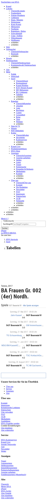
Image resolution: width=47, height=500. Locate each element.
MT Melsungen (22, 90)
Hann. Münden (17, 20)
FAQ (18, 192)
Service (9, 389)
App (3, 447)
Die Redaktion (22, 187)
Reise (18, 117)
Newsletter (20, 189)
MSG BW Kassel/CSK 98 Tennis (16, 345)
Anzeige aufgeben (23, 158)
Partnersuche (21, 167)
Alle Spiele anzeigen (31, 305)
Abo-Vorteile (6, 493)
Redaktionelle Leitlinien (10, 408)
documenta (20, 137)
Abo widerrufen (7, 430)
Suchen (5, 228)
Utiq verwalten (7, 412)
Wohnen (19, 122)
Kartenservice (21, 140)
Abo (8, 393)
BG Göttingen (21, 92)
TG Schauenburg (14, 335)
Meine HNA (6, 486)
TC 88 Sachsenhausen (36, 365)
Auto (18, 108)
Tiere (18, 119)
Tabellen (19, 94)
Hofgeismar (15, 22)
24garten (19, 106)
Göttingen (15, 18)
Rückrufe (14, 54)
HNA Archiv (6, 491)
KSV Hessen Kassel (24, 88)
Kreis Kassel (16, 24)
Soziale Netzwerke (8, 444)
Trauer (18, 165)
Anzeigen (10, 391)
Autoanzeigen (6, 463)
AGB (18, 198)
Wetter (3, 451)
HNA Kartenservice (9, 440)
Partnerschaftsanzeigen (10, 470)
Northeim (15, 29)
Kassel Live (5, 442)
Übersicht (5, 484)
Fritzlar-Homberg (18, 15)
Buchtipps (20, 110)
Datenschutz (21, 196)
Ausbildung (5, 421)
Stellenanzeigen (7, 465)
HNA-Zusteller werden (10, 423)
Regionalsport (21, 83)
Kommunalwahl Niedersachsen (23, 65)
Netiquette (20, 201)
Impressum (20, 194)
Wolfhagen (15, 40)
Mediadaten (20, 171)
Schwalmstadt (16, 33)
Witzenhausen (16, 38)
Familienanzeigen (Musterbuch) (13, 474)
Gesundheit (20, 115)
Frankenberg (16, 13)
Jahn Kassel (16, 315)
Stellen (18, 160)
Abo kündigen (6, 428)
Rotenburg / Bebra (18, 31)
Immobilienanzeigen (9, 468)
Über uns (9, 386)
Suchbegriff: (8, 224)
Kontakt (19, 174)
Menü (3, 219)
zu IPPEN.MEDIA (8, 233)
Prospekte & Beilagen (24, 169)
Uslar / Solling (16, 36)
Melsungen (15, 27)
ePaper (3, 489)
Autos (18, 162)
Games (19, 113)
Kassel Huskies (22, 85)
